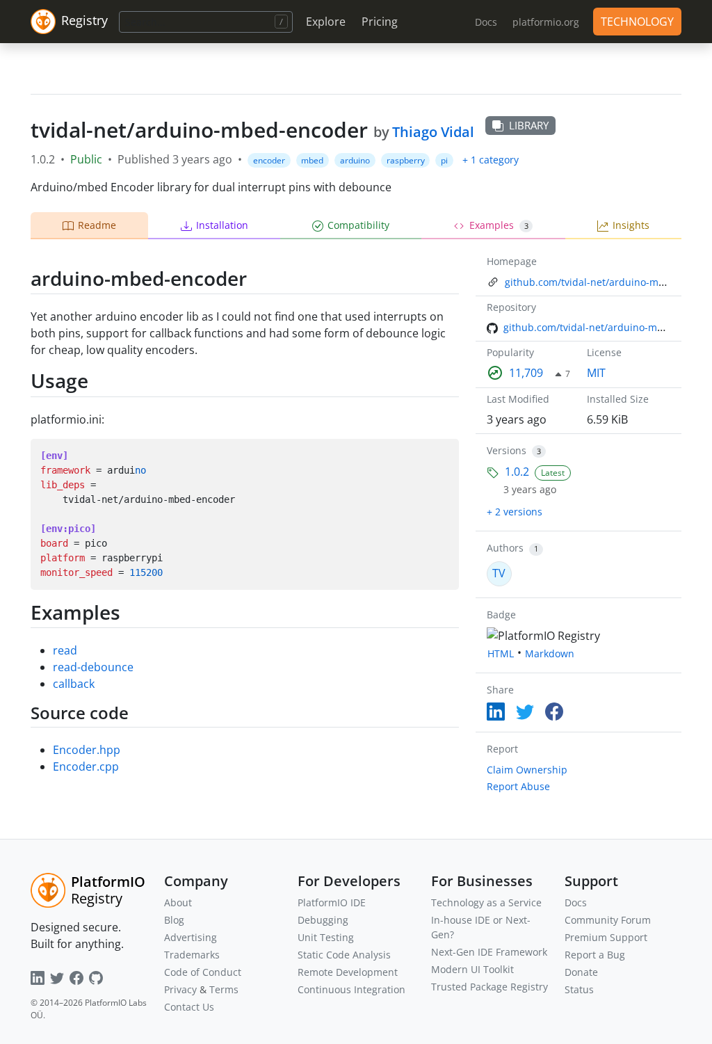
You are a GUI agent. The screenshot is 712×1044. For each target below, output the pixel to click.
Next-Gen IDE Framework (489, 951)
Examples (498, 225)
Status (579, 989)
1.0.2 (517, 471)
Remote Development (348, 972)
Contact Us (189, 1006)
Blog (174, 919)
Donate (581, 972)
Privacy (180, 989)
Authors (505, 547)
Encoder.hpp (86, 749)
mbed (312, 160)
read (65, 650)
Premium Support (606, 937)
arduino (355, 160)
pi (444, 160)
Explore (326, 21)
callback (74, 683)
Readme (97, 225)
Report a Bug (595, 954)
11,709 (526, 372)
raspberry (406, 160)
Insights (631, 225)
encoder (269, 160)
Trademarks (192, 954)
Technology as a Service (486, 902)
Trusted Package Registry (489, 986)
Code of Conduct (202, 972)
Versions (506, 450)
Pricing (380, 21)
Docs (576, 902)
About (178, 902)
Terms (223, 989)
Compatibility (358, 225)
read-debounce (93, 667)
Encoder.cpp (86, 766)
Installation (222, 225)
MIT (596, 372)
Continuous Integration (351, 989)
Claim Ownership (527, 769)
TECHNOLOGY (637, 21)
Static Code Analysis (344, 954)
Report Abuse (518, 786)
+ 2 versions (514, 511)
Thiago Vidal (433, 131)
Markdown (549, 653)
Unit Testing (326, 937)
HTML (500, 653)
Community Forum (608, 919)
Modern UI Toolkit (472, 969)
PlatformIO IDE (332, 902)
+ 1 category (490, 159)
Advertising (190, 937)
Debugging (323, 919)
